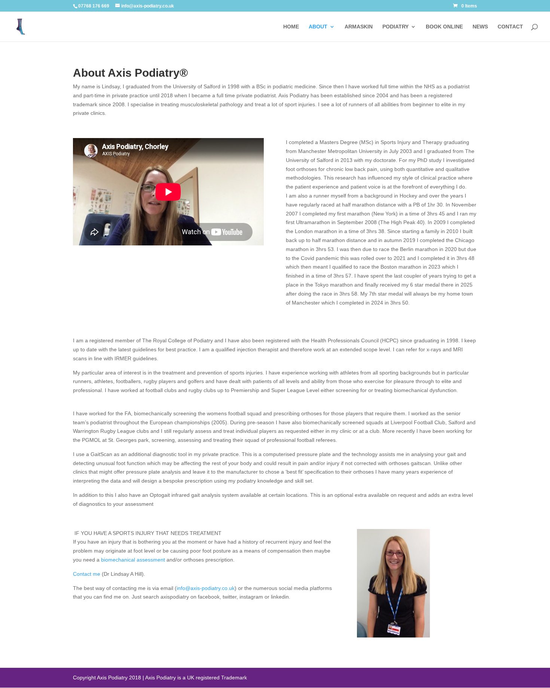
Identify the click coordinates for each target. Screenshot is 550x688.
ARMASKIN (359, 27)
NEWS (480, 27)
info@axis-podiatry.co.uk (206, 588)
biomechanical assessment (133, 560)
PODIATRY (395, 27)
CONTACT (510, 27)
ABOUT (318, 27)
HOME (291, 27)
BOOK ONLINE (444, 27)
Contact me (86, 574)
